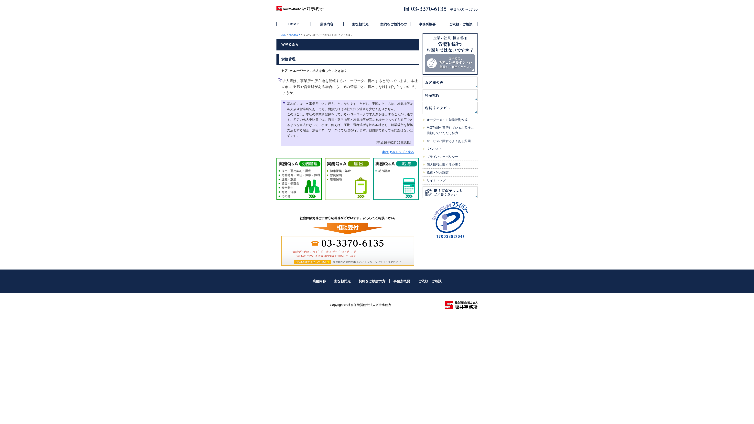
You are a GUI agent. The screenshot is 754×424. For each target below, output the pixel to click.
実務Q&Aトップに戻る (398, 152)
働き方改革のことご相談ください (450, 192)
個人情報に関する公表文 (444, 164)
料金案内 (450, 95)
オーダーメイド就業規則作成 (447, 120)
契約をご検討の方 (393, 24)
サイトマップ (436, 180)
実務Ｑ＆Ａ (295, 35)
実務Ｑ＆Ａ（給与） (396, 179)
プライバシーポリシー (442, 156)
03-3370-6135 (324, 243)
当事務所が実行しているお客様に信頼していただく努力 (450, 130)
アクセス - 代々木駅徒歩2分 (312, 262)
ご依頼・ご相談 (460, 24)
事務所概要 (427, 24)
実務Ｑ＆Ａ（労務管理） (299, 179)
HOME (293, 24)
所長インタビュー (450, 108)
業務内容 (326, 24)
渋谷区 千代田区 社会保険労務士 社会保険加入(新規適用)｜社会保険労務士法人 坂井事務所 (302, 10)
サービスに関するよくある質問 (449, 141)
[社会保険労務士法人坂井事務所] (461, 305)
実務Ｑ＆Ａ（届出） (347, 179)
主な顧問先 (360, 24)
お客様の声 (450, 82)
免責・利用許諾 (438, 172)
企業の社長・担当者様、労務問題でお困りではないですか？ (450, 54)
